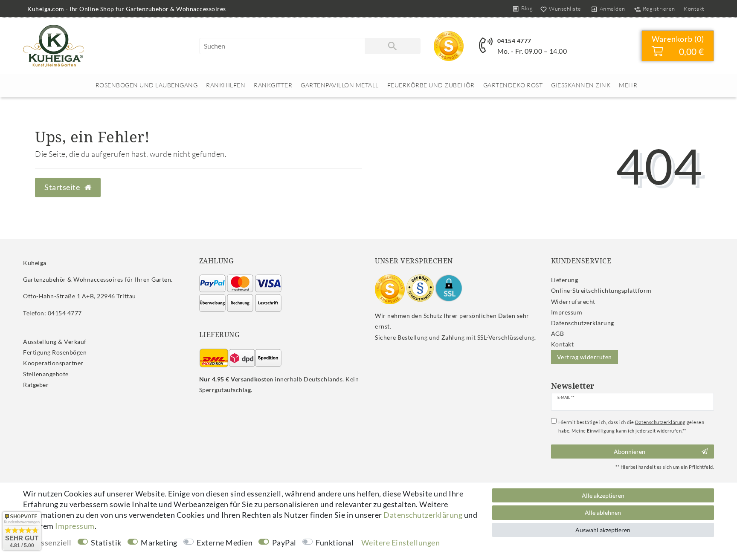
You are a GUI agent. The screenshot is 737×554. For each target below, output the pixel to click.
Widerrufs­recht (573, 301)
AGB (557, 333)
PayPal (284, 542)
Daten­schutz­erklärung (582, 322)
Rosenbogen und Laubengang (147, 85)
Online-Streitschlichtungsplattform (601, 290)
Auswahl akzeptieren (602, 530)
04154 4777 (514, 40)
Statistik (106, 542)
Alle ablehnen (603, 512)
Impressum (567, 312)
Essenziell (54, 542)
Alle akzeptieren (603, 495)
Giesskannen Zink (580, 85)
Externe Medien (224, 542)
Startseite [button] (62, 187)
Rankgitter (273, 85)
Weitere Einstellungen (400, 542)
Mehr (628, 85)
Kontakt (694, 8)
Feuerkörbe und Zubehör (431, 85)
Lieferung (564, 279)
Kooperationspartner (53, 362)
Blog (527, 8)
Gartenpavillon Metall (340, 85)
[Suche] (392, 46)
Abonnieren (629, 451)
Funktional (335, 542)
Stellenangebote (46, 374)
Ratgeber (36, 384)
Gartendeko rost (513, 85)
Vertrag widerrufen (584, 357)
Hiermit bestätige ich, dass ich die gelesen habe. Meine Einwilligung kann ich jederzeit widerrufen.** (631, 426)
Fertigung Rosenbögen (55, 352)
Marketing (159, 542)
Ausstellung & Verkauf (55, 341)
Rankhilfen (225, 85)
